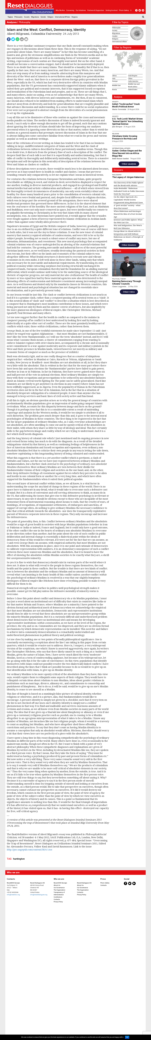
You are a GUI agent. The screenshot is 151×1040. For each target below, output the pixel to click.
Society (27, 17)
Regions (75, 17)
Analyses (12, 22)
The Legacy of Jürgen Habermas (128, 177)
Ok (127, 1037)
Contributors (58, 897)
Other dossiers (129, 245)
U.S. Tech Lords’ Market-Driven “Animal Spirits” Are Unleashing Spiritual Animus (127, 121)
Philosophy (18, 17)
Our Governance (59, 887)
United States (132, 89)
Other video (129, 292)
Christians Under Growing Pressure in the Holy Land (124, 137)
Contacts (57, 899)
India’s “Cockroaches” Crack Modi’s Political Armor (126, 105)
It (130, 10)
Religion (50, 17)
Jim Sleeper (117, 126)
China (130, 78)
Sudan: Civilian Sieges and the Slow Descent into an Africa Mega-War (127, 153)
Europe (115, 81)
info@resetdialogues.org (38, 895)
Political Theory (119, 279)
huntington (19, 858)
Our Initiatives (81, 10)
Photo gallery (124, 10)
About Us (57, 885)
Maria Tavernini (119, 109)
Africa (114, 76)
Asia (113, 78)
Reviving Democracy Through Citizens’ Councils (126, 282)
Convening (70, 10)
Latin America (133, 81)
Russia (114, 89)
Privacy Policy (58, 902)
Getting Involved (111, 10)
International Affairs (62, 17)
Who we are (60, 10)
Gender (43, 17)
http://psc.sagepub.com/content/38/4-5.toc (29, 849)
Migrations (35, 17)
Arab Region (132, 76)
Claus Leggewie (119, 286)
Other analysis (129, 164)
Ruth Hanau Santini (120, 158)
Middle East (116, 85)
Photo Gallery (104, 883)
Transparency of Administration (59, 893)
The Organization (59, 890)
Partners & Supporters (95, 10)
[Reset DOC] (30, 7)
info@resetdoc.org (13, 895)
